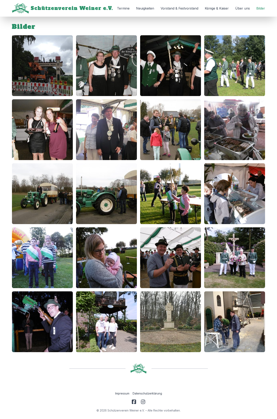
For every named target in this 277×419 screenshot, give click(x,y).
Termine (123, 8)
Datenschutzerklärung (147, 393)
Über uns (242, 8)
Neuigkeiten (145, 8)
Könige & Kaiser (217, 8)
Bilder (260, 8)
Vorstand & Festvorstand (179, 8)
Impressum (122, 393)
